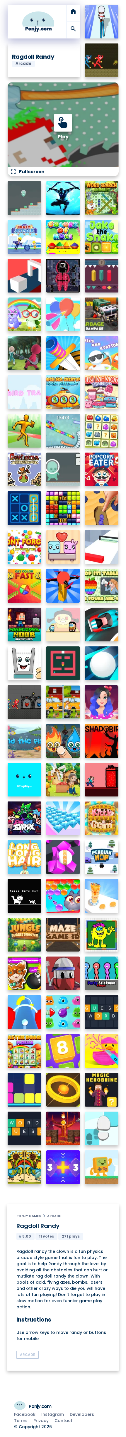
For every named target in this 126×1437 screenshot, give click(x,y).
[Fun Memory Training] (102, 392)
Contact (63, 1420)
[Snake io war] (63, 431)
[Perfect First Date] (102, 702)
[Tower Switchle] (24, 1012)
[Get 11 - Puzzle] (63, 1167)
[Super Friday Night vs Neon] (24, 818)
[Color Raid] (102, 508)
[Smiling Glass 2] (24, 663)
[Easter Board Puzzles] (24, 1051)
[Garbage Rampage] (102, 314)
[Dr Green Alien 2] (63, 469)
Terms (21, 1420)
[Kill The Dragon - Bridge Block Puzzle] (63, 1128)
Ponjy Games (28, 1216)
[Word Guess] (24, 1128)
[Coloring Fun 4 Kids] (102, 935)
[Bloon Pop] (63, 314)
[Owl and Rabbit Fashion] (24, 314)
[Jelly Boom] (63, 1012)
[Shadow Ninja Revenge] (63, 198)
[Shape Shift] (24, 276)
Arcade (54, 1216)
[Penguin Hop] (102, 857)
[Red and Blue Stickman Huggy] (102, 60)
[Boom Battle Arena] (24, 973)
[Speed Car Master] (102, 624)
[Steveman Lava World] (102, 779)
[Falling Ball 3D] (102, 663)
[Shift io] (102, 547)
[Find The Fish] (24, 741)
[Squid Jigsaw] (63, 276)
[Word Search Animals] (102, 198)
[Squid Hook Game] (24, 353)
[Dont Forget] (24, 547)
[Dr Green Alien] (24, 198)
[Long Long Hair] (24, 857)
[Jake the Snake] (102, 237)
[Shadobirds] (102, 741)
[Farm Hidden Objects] (63, 779)
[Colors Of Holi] (63, 237)
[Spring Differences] (24, 1167)
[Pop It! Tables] (102, 586)
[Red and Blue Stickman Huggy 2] (24, 702)
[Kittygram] (102, 818)
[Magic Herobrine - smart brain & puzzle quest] (102, 1090)
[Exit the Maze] (63, 663)
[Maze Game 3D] (63, 935)
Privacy (41, 1420)
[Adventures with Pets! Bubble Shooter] (63, 896)
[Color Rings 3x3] (63, 1090)
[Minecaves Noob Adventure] (24, 624)
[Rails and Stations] (102, 353)
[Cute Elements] (63, 741)
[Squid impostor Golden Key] (63, 624)
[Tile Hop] (102, 1128)
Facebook (24, 1414)
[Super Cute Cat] (24, 896)
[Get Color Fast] (24, 586)
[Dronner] (63, 586)
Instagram (52, 1414)
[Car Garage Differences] (63, 702)
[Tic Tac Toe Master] (24, 508)
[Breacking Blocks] (24, 1090)
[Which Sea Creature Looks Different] (63, 392)
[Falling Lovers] (63, 547)
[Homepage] (38, 21)
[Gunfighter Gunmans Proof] (24, 469)
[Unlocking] (102, 276)
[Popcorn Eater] (102, 469)
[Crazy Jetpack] (24, 237)
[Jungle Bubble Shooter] (24, 935)
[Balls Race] (24, 779)
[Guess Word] (102, 1012)
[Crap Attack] (63, 973)
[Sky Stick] (24, 431)
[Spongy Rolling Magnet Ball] (63, 857)
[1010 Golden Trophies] (63, 508)
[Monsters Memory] (102, 431)
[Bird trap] (24, 392)
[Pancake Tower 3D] (102, 896)
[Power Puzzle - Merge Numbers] (63, 1051)
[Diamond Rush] (63, 818)
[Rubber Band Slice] (102, 1051)
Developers (82, 1414)
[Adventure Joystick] (102, 1167)
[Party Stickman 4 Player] (102, 973)
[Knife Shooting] (63, 353)
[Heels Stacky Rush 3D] (102, 21)
